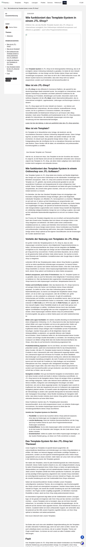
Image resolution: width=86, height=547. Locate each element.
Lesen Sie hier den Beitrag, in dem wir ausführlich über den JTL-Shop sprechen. (49, 116)
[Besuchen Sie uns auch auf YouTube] (13, 544)
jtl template (8, 74)
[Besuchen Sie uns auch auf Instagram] (17, 544)
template (8, 76)
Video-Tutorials (42, 539)
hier (40, 484)
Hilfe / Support (42, 534)
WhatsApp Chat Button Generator (70, 538)
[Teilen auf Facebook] (9, 83)
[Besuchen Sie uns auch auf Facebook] (10, 544)
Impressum (27, 542)
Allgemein (9, 34)
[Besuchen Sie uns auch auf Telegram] (6, 544)
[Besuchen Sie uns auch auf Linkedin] (21, 544)
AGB (25, 544)
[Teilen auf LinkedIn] (12, 83)
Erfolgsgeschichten (56, 539)
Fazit (8, 69)
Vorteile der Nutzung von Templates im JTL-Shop (13, 58)
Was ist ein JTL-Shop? (13, 42)
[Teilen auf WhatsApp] (6, 86)
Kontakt (53, 534)
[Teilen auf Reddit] (17, 83)
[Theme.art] (5, 3)
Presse (39, 542)
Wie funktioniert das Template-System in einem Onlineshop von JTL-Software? (13, 50)
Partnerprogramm (42, 537)
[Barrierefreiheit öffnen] (82, 537)
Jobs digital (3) (55, 544)
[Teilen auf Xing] (15, 83)
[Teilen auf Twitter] (6, 83)
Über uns (53, 537)
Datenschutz (27, 537)
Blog (52, 542)
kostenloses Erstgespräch (44, 520)
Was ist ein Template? (13, 45)
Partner (26, 534)
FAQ (25, 539)
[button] (70, 2)
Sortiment (70, 520)
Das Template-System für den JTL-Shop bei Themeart (12, 65)
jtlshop (14, 74)
